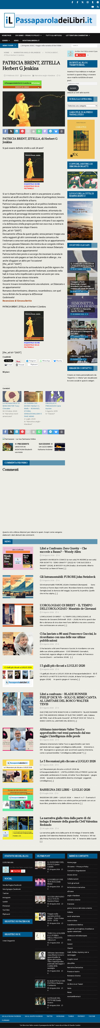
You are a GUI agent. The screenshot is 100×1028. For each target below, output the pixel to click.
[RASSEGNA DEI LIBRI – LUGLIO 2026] (18, 799)
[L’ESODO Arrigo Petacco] (82, 352)
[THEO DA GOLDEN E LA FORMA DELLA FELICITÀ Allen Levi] (40, 936)
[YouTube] (92, 7)
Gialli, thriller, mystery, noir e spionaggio (78, 953)
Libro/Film (71, 963)
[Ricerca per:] (84, 45)
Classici (70, 948)
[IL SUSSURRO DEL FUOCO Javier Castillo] (40, 865)
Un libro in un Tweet (75, 984)
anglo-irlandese (73, 895)
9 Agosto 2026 (48, 612)
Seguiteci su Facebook (17, 921)
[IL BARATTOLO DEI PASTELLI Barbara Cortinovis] (40, 984)
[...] (65, 568)
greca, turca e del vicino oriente (79, 908)
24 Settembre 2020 (79, 269)
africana (70, 891)
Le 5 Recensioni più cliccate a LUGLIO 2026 (68, 761)
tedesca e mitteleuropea (77, 935)
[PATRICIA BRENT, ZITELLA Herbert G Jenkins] (34, 124)
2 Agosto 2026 (48, 739)
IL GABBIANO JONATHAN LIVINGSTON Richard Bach (82, 265)
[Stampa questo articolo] (33, 131)
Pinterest (6, 906)
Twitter (6, 893)
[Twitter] (82, 2)
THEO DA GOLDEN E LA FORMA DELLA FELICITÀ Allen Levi (56, 936)
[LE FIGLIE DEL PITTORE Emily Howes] (40, 1001)
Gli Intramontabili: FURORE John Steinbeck (67, 577)
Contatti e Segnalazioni (76, 870)
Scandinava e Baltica (75, 924)
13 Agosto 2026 (48, 580)
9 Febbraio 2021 (12, 75)
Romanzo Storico (74, 975)
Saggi (69, 980)
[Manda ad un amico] (28, 131)
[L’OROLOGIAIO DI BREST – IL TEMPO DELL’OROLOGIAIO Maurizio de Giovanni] (18, 615)
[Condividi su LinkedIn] (16, 131)
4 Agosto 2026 (48, 669)
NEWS (8, 541)
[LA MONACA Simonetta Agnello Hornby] (82, 307)
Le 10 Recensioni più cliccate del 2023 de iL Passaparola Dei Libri (82, 331)
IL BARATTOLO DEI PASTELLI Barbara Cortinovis (56, 983)
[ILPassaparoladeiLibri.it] (50, 31)
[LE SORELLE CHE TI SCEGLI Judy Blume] (40, 882)
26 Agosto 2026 (54, 988)
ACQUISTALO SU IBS (32, 184)
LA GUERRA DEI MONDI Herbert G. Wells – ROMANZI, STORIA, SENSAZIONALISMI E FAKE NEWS (33, 410)
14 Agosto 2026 (48, 555)
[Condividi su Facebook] (5, 131)
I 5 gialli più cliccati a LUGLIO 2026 (62, 665)
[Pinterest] (97, 2)
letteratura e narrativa (77, 35)
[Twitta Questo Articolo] (11, 131)
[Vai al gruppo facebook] (77, 2)
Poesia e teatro (73, 971)
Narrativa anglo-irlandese (45, 75)
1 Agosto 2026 (47, 765)
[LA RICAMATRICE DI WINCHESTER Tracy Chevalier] (12, 396)
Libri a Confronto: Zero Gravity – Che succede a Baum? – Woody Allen (63, 550)
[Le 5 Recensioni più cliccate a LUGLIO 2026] (18, 771)
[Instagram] (87, 2)
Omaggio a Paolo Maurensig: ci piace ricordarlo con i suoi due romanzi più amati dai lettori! (82, 285)
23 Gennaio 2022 (78, 314)
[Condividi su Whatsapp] (39, 131)
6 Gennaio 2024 (78, 337)
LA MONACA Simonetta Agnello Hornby (81, 310)
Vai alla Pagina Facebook (12, 885)
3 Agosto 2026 (48, 707)
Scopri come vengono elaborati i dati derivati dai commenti (32, 533)
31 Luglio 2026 (47, 793)
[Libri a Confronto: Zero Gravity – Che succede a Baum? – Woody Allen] (18, 558)
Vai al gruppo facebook (12, 889)
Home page (6, 35)
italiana (70, 912)
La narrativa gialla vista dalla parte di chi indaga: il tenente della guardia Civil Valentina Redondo (68, 821)
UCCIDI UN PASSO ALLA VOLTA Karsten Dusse (55, 899)
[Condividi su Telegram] (50, 131)
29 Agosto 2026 (54, 869)
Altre (69, 939)
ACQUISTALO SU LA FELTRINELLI (31, 187)
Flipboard (6, 914)
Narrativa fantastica (75, 967)
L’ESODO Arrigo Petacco (81, 356)
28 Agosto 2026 (54, 904)
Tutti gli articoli (54, 35)
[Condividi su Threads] (61, 131)
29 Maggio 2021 (78, 291)
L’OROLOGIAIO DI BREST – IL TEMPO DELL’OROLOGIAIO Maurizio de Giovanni (68, 606)
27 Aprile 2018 (77, 359)
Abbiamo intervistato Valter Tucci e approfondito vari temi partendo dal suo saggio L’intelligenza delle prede (65, 733)
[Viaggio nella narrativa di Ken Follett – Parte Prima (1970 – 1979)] (40, 917)
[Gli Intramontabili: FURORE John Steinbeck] (18, 586)
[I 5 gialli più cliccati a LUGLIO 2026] (18, 675)
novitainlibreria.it (31, 40)
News (16, 40)
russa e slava (72, 920)
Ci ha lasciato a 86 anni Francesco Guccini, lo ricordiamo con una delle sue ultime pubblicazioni (68, 637)
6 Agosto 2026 (48, 644)
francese (70, 904)
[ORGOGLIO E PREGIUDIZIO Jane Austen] (54, 396)
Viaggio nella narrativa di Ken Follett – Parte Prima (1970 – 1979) (55, 917)
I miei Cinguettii (9, 940)
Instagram (6, 897)
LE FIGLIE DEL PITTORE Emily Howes (54, 1000)
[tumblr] (92, 2)
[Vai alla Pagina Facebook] (72, 2)
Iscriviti (73, 88)
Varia (69, 988)
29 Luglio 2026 (48, 828)
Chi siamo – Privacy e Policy (27, 35)
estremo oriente (73, 899)
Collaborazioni (72, 879)
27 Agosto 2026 (54, 943)
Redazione (26, 75)
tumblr (5, 901)
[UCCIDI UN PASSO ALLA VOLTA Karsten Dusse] (40, 899)
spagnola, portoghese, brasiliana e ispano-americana (80, 930)
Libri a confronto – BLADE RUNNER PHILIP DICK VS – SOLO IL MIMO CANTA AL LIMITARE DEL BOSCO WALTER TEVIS (68, 699)
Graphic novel (72, 959)
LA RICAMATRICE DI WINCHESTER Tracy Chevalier (11, 406)
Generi (5, 40)
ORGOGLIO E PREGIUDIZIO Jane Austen (53, 406)
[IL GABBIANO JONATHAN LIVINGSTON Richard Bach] (82, 261)
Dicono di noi (72, 874)
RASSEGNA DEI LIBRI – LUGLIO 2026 (65, 789)
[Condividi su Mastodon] (45, 131)
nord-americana (73, 916)
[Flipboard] (97, 7)
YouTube (6, 910)
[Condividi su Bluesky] (56, 131)
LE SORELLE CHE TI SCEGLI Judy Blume (55, 881)
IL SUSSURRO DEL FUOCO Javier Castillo (55, 864)
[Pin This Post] (22, 131)
